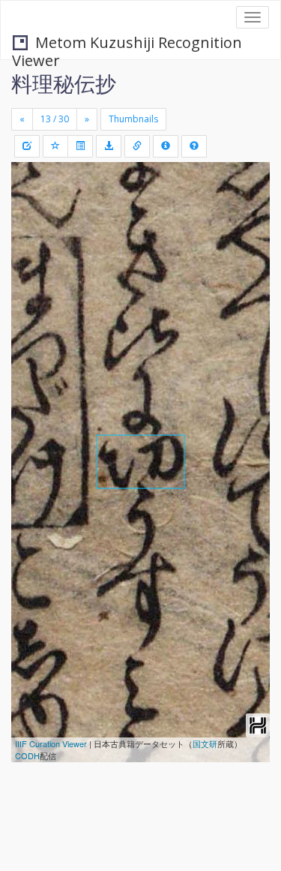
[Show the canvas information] (137, 146)
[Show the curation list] (80, 146)
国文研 (205, 743)
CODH (27, 755)
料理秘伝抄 (63, 83)
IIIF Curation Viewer (51, 743)
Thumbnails (133, 119)
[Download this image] (108, 146)
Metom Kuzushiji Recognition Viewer (127, 44)
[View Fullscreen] (31, 238)
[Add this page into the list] (55, 146)
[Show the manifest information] (165, 146)
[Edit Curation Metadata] (27, 146)
